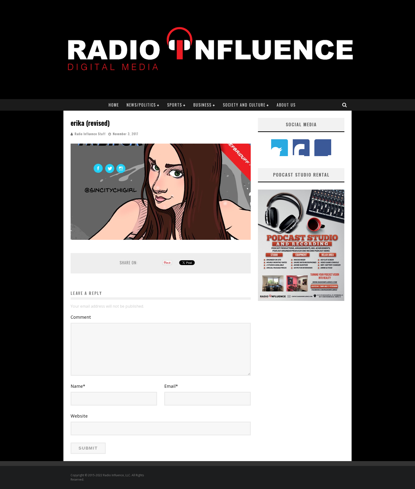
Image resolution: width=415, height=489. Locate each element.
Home (114, 105)
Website (79, 416)
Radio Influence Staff (90, 133)
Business (202, 105)
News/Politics (141, 105)
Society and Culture (244, 105)
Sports (174, 105)
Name (78, 386)
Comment (81, 317)
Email (171, 386)
